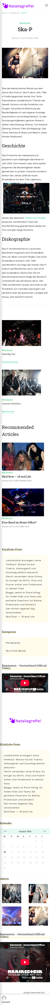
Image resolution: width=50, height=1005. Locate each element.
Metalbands (25, 23)
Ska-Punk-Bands (16, 651)
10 (5, 851)
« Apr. (5, 831)
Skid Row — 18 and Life (16, 476)
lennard (6, 1002)
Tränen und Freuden (35, 218)
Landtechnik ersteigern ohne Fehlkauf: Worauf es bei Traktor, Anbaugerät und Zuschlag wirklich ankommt (23, 566)
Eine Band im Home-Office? (19, 522)
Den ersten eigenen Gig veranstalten (20, 610)
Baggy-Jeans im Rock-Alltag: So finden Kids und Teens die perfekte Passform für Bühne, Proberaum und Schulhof (24, 598)
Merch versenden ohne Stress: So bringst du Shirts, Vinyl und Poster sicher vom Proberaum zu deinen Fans (24, 582)
